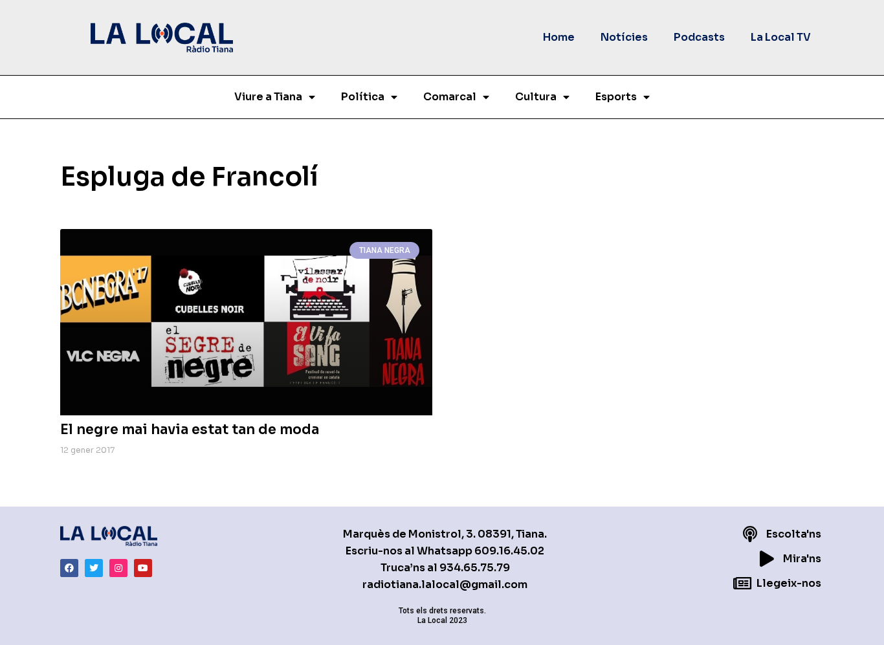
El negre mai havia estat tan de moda (189, 429)
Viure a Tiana (268, 97)
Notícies (624, 37)
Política (362, 97)
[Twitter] (94, 568)
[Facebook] (69, 568)
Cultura (536, 97)
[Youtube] (143, 568)
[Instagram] (118, 568)
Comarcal (449, 97)
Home (559, 37)
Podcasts (699, 37)
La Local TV (781, 37)
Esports (616, 97)
